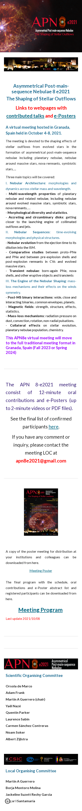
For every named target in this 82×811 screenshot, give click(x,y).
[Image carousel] (41, 64)
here (53, 426)
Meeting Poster (40, 571)
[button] (8, 803)
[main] (41, 219)
